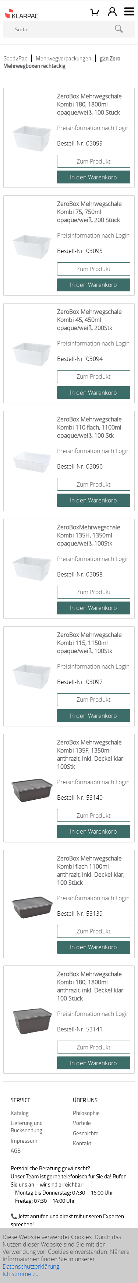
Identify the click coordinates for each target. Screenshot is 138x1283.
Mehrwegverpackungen (63, 58)
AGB (16, 1150)
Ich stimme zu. (21, 1274)
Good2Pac (15, 58)
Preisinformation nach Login (93, 128)
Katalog (20, 1113)
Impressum (24, 1140)
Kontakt (82, 1143)
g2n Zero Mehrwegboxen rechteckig (61, 62)
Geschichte (86, 1133)
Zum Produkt (93, 161)
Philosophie (86, 1113)
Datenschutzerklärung (31, 1266)
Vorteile (82, 1122)
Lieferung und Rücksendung (27, 1126)
